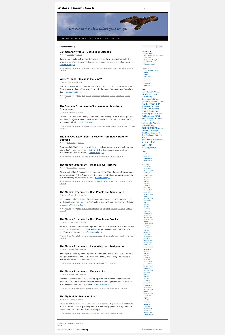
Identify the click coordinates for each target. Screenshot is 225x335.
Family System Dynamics (151, 70)
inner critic (146, 108)
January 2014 (147, 310)
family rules (89, 181)
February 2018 (148, 213)
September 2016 (148, 247)
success (115, 68)
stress (144, 130)
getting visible (86, 126)
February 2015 (148, 285)
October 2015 (147, 268)
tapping (156, 131)
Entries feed (147, 156)
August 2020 (147, 166)
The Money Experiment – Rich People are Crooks (89, 219)
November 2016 (148, 243)
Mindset (68, 68)
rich (109, 181)
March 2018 (147, 211)
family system (105, 96)
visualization (123, 68)
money (105, 181)
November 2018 (148, 194)
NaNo (144, 115)
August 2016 (147, 249)
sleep (159, 128)
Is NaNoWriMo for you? (151, 62)
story (162, 128)
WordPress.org (148, 160)
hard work (85, 156)
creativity (88, 96)
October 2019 (147, 173)
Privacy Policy (82, 329)
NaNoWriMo (147, 77)
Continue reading (67, 64)
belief (79, 68)
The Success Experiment (116, 126)
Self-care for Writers (106, 68)
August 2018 (147, 200)
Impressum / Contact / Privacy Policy (107, 38)
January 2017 (147, 238)
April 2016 (147, 257)
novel (157, 115)
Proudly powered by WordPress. (153, 329)
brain (158, 92)
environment (86, 209)
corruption (89, 263)
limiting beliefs (149, 110)
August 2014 (147, 295)
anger (143, 92)
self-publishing (148, 125)
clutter (150, 94)
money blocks (94, 209)
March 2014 (147, 306)
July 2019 (146, 179)
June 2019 (146, 181)
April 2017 (147, 232)
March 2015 (147, 283)
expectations (96, 96)
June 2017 (146, 228)
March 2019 (147, 188)
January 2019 (147, 192)
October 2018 (147, 196)
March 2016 (147, 260)
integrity (95, 263)
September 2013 (148, 314)
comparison (155, 94)
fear (157, 104)
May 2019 (146, 183)
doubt (157, 99)
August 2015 (147, 272)
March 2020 (147, 169)
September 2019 (148, 175)
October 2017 (147, 221)
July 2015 (146, 274)
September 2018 (148, 198)
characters (145, 94)
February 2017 (148, 236)
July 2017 (146, 226)
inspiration (155, 109)
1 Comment (112, 263)
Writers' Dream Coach (75, 7)
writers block (120, 96)
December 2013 (148, 312)
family (83, 181)
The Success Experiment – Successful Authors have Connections (91, 107)
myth (91, 313)
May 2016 (146, 255)
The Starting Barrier (149, 64)
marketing (94, 126)
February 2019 (148, 190)
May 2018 (146, 207)
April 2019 (147, 185)
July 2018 (146, 202)
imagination (85, 313)
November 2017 (148, 219)
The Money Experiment (118, 181)
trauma (107, 313)
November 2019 (148, 171)
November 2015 (148, 266)
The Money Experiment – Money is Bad (83, 271)
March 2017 (147, 234)
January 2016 (147, 264)
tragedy (102, 313)
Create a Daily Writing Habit (151, 60)
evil (88, 288)
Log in (145, 154)
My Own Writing (80, 38)
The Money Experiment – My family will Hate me (88, 165)
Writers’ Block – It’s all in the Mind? (81, 79)
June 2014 (146, 300)
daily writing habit (148, 99)
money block (90, 236)
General (68, 288)
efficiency (145, 101)
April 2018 (147, 209)
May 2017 (146, 230)
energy (93, 68)
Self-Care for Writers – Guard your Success (85, 51)
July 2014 (146, 298)
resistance (158, 118)
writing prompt (149, 147)
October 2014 (147, 291)
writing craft (147, 83)
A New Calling (148, 53)
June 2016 (146, 253)
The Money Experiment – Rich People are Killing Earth (92, 192)
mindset (153, 113)
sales (99, 126)
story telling (147, 81)
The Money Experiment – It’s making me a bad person (92, 246)
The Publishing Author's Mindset (152, 136)
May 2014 (146, 302)
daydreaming (86, 68)
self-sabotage (108, 288)
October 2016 (147, 245)
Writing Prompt (148, 85)
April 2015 (147, 281)
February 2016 (148, 262)
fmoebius (79, 55)
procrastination (147, 118)
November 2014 (148, 289)
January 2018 (147, 215)
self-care (96, 313)
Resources (146, 79)
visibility (127, 126)
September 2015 (148, 270)
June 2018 (146, 205)
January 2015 (147, 287)
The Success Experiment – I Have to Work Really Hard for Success (94, 138)
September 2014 (148, 293)
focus (97, 68)
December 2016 (148, 240)
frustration (146, 106)
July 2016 (146, 251)
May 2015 (146, 279)
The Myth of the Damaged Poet (78, 296)
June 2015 (146, 276)
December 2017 (148, 217)
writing (147, 144)
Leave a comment (117, 156)
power (105, 263)
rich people (106, 209)
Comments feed (148, 158)
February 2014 (148, 308)
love (157, 111)
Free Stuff (69, 38)
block (83, 96)
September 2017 (148, 224)
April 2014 (147, 304)
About (90, 38)
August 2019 (147, 177)
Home (62, 38)
